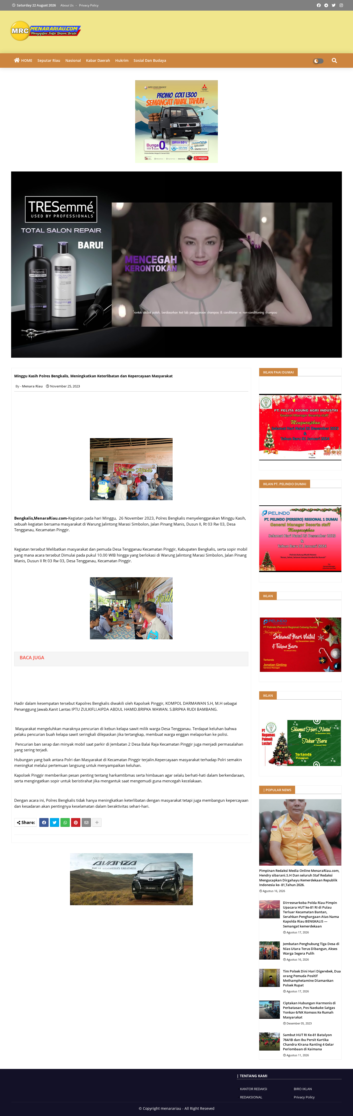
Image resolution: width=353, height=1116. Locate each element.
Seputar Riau (48, 60)
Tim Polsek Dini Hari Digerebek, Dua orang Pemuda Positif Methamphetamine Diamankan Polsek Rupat (312, 978)
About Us (67, 5)
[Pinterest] (75, 822)
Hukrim (121, 60)
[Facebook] (44, 822)
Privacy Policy (88, 5)
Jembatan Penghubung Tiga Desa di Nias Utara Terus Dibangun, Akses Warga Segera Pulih (311, 948)
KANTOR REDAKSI (253, 1089)
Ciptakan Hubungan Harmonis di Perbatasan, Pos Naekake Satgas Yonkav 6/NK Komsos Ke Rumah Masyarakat (309, 1010)
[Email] (86, 822)
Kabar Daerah (98, 60)
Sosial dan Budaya (150, 60)
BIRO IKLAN (303, 1089)
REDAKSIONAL (251, 1097)
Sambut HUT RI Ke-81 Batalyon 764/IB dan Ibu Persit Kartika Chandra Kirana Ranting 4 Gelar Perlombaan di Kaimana (308, 1041)
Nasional (73, 60)
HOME (26, 60)
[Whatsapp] (65, 822)
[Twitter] (54, 822)
